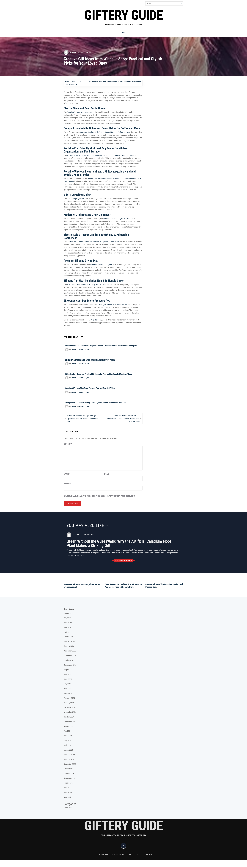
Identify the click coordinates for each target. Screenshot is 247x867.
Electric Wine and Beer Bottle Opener (85, 108)
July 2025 (67, 674)
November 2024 (70, 712)
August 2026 (68, 613)
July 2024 (67, 731)
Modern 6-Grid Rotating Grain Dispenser (87, 214)
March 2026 (68, 637)
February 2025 (69, 698)
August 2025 (68, 670)
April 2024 (67, 745)
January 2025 (69, 703)
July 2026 (67, 618)
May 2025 (67, 684)
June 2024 (68, 736)
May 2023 (67, 797)
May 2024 (67, 740)
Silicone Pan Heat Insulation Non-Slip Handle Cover (94, 280)
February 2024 (69, 755)
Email (107, 474)
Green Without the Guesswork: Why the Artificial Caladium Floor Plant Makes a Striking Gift (101, 345)
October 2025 (69, 660)
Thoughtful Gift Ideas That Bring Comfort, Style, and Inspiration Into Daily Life (95, 402)
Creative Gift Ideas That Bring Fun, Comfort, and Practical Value (90, 388)
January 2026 (69, 646)
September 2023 (70, 778)
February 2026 (69, 641)
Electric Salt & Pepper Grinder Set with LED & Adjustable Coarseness (96, 236)
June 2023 (68, 792)
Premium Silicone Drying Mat (81, 260)
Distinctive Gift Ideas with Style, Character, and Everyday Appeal (90, 360)
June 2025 (68, 679)
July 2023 (67, 788)
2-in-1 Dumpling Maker (77, 194)
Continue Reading (123, 560)
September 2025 (70, 665)
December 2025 (70, 651)
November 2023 (70, 769)
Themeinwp (147, 854)
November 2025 (70, 656)
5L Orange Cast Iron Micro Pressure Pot (87, 300)
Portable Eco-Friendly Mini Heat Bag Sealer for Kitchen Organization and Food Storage (96, 150)
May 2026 (67, 627)
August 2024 (68, 726)
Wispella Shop (96, 320)
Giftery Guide (123, 15)
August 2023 (68, 783)
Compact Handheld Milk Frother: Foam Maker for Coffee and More (102, 128)
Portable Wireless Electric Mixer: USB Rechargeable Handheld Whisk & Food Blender (100, 173)
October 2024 (69, 717)
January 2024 (69, 759)
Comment (68, 444)
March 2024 (68, 750)
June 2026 (68, 623)
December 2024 (70, 707)
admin (74, 52)
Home (123, 32)
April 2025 (67, 689)
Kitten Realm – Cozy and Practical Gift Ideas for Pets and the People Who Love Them (98, 374)
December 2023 (70, 764)
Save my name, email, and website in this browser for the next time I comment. (99, 496)
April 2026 (67, 632)
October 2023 (69, 773)
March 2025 (68, 693)
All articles (68, 808)
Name (67, 474)
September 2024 (70, 722)
